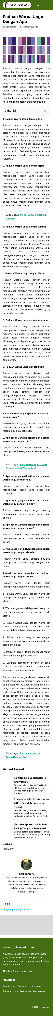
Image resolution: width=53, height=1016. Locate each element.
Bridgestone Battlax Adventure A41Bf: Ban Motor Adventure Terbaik (31, 803)
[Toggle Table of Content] (44, 111)
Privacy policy (10, 991)
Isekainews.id (40, 991)
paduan (16, 909)
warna (25, 909)
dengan (7, 909)
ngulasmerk (11, 27)
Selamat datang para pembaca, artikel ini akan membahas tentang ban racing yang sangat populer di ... (32, 834)
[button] (38, 5)
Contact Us (24, 986)
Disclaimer (25, 991)
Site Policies (9, 986)
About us (37, 986)
